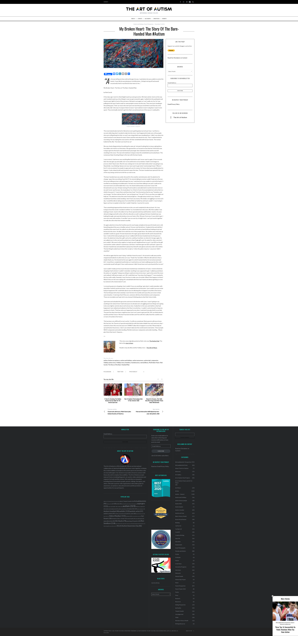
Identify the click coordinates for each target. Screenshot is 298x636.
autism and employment (112, 509)
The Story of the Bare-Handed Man (119, 365)
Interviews (178, 570)
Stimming (106, 526)
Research (177, 598)
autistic (124, 511)
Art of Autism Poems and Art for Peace (183, 481)
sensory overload (131, 523)
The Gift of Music (151, 348)
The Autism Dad (154, 341)
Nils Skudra (120, 521)
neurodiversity (109, 521)
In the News (178, 563)
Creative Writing (179, 535)
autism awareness (138, 360)
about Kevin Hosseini (114, 501)
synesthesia (113, 526)
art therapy (134, 503)
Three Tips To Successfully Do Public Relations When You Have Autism (285, 629)
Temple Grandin (179, 611)
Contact (106, 1)
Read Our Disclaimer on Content (177, 58)
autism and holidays (126, 360)
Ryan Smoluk (118, 523)
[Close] (272, 596)
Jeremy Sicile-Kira (136, 516)
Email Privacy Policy (173, 104)
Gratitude (177, 557)
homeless (128, 362)
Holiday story (120, 362)
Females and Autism (180, 551)
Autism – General (179, 494)
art (114, 504)
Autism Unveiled (111, 511)
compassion (154, 360)
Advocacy (178, 471)
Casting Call (178, 529)
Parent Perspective (148, 24)
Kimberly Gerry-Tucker (119, 518)
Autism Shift (133, 509)
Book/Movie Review (180, 519)
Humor (177, 560)
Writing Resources (180, 623)
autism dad (147, 360)
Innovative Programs (180, 567)
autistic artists (109, 513)
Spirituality (178, 608)
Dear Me (106, 516)
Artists (177, 491)
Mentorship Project (180, 579)
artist (119, 503)
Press (176, 595)
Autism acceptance (114, 360)
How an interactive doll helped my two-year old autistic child (147, 412)
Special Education (140, 523)
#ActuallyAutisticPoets (181, 465)
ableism (106, 501)
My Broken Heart (154, 362)
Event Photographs (180, 548)
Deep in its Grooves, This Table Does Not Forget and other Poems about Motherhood (154, 400)
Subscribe (161, 451)
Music (177, 582)
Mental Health (179, 576)
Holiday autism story (110, 362)
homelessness (135, 362)
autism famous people (181, 500)
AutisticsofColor (179, 513)
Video (176, 617)
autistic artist (136, 511)
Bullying (177, 522)
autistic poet (131, 513)
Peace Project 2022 (180, 589)
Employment (287, 624)
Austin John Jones (117, 506)
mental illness (144, 362)
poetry (137, 521)
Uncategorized (179, 614)
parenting (130, 521)
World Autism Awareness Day (129, 526)
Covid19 (177, 532)
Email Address (172, 83)
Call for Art (178, 526)
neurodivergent (139, 518)
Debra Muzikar (117, 516)
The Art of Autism (180, 117)
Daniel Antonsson (140, 513)
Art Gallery (178, 474)
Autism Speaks (141, 509)
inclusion (129, 516)
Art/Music (178, 488)
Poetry (177, 592)
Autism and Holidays (139, 24)
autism (106, 360)
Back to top (189, 630)
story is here (129, 343)
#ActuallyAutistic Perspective (283, 622)
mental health (131, 518)
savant (124, 523)
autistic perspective (120, 513)
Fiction (177, 554)
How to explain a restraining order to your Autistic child (133, 400)
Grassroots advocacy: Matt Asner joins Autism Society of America (119, 412)
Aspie (110, 506)
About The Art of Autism (181, 468)
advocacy (109, 503)
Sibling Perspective (180, 604)
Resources (178, 601)
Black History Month (181, 516)
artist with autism (126, 503)
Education (178, 541)
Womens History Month (181, 620)
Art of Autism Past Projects (182, 478)
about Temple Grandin (127, 501)
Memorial (178, 573)
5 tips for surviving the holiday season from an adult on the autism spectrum (113, 400)
